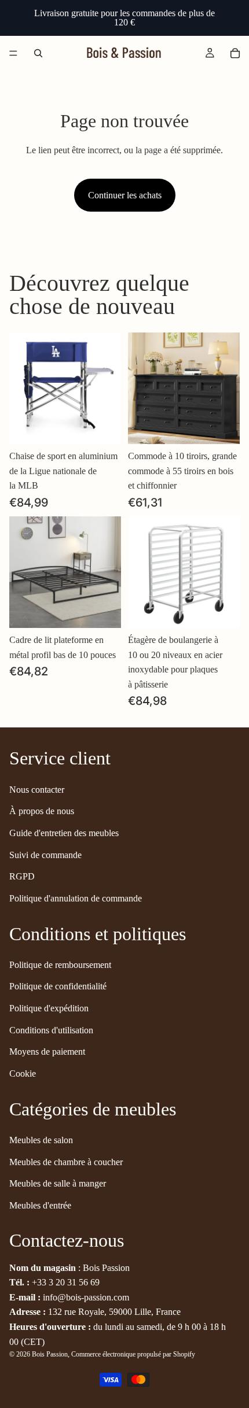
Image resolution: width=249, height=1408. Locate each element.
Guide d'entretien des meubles (64, 833)
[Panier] (235, 53)
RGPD (22, 876)
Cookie (22, 1073)
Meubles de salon (41, 1140)
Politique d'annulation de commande (75, 898)
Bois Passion (50, 1354)
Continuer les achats (125, 195)
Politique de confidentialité (58, 986)
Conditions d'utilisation (51, 1030)
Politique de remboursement (60, 965)
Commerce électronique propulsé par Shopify (133, 1354)
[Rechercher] (38, 53)
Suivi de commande (45, 854)
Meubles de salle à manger (57, 1183)
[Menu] (13, 53)
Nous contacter (36, 789)
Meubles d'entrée (40, 1205)
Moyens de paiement (47, 1051)
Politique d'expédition (49, 1008)
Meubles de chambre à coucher (66, 1162)
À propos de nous (41, 811)
